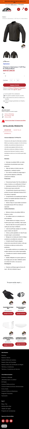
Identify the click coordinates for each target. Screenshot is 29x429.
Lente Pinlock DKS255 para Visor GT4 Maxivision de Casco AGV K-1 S (8, 339)
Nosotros (3, 355)
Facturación (4, 395)
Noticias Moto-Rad (6, 406)
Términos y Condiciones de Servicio (10, 369)
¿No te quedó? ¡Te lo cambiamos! (12, 93)
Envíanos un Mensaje (6, 377)
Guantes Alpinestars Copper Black (8, 308)
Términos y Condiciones (7, 367)
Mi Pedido (4, 382)
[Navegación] (26, 9)
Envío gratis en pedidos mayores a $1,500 (14, 95)
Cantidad (5, 80)
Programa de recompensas (8, 411)
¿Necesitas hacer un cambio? (8, 379)
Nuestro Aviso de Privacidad (8, 362)
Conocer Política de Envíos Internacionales (12, 386)
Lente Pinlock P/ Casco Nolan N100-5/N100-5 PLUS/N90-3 (21, 338)
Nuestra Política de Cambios (8, 360)
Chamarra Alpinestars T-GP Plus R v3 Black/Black (14, 67)
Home (3, 17)
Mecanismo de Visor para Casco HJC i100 (20, 308)
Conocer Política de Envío (8, 384)
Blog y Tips (4, 404)
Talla (4, 73)
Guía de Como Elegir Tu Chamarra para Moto (15, 120)
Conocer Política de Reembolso (9, 391)
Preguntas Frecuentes (7, 393)
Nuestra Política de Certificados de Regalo (12, 364)
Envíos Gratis (4, 389)
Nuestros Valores (5, 357)
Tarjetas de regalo (6, 408)
